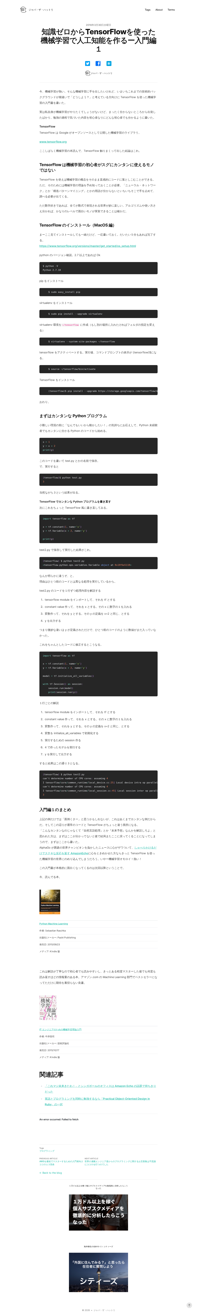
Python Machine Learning (53, 923)
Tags (148, 9)
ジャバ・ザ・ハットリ (104, 1310)
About (159, 9)
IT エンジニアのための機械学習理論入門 (60, 1029)
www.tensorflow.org (53, 141)
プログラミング (46, 1151)
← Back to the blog (50, 1172)
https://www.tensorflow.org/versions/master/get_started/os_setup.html (87, 246)
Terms (171, 9)
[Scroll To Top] (189, 1305)
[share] (87, 63)
